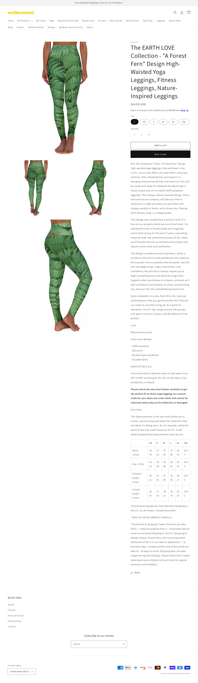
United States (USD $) (19, 671)
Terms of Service (16, 615)
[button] (175, 12)
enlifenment (170, 673)
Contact (12, 626)
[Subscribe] (123, 644)
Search (11, 604)
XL (173, 121)
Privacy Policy (14, 621)
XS (144, 121)
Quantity (134, 128)
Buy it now (160, 154)
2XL (184, 121)
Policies (11, 610)
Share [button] (137, 572)
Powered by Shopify (182, 673)
